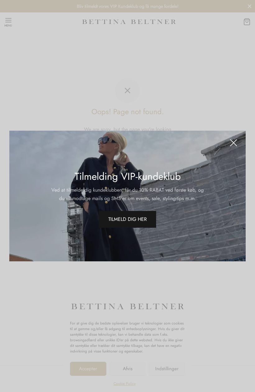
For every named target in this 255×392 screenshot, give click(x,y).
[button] (127, 219)
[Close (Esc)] (233, 142)
